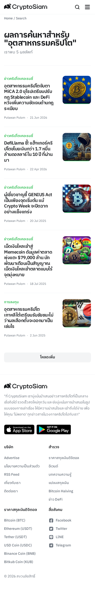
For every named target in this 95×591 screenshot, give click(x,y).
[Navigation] (87, 7)
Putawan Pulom (14, 117)
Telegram (63, 545)
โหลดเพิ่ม (47, 357)
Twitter (61, 528)
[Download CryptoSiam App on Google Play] (53, 430)
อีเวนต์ (53, 466)
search (21, 18)
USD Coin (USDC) (18, 545)
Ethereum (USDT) (18, 528)
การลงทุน (11, 302)
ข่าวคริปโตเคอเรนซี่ (18, 79)
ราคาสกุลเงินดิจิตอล (64, 458)
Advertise (12, 458)
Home (8, 18)
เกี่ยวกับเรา (12, 482)
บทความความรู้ (60, 474)
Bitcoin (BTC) (14, 520)
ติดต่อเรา (11, 491)
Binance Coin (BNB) (20, 553)
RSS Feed (11, 474)
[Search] (77, 7)
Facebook (63, 520)
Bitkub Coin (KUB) (18, 562)
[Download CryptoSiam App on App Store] (19, 430)
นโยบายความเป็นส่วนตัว (22, 466)
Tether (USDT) (15, 537)
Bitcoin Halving (61, 491)
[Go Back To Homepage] (25, 7)
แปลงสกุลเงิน (59, 482)
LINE (60, 537)
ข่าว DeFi (56, 499)
